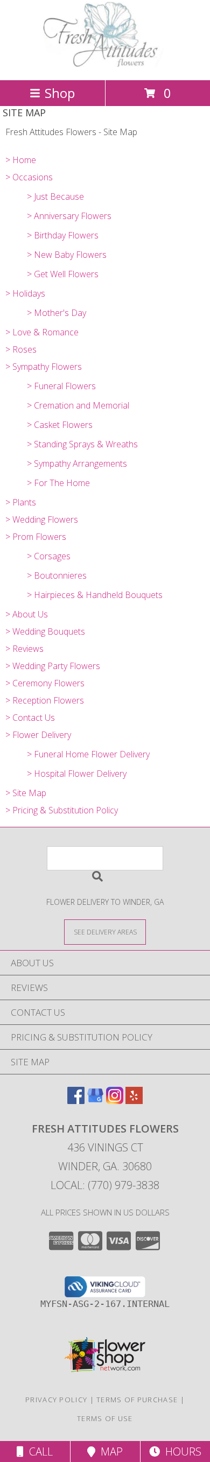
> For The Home (58, 483)
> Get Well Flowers (63, 274)
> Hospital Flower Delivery (77, 773)
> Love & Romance (42, 332)
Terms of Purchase (137, 1399)
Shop (60, 93)
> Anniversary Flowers (69, 216)
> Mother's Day (56, 313)
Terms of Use (105, 1418)
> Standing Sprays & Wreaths (82, 444)
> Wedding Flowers (41, 519)
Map (109, 1451)
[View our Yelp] (134, 1100)
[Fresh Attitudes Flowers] (105, 64)
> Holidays (25, 293)
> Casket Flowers (60, 425)
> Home (20, 160)
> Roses (21, 349)
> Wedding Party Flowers (52, 666)
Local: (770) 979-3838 (105, 1185)
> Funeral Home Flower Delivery (88, 754)
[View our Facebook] (76, 1100)
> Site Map (25, 793)
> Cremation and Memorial (78, 405)
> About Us (26, 614)
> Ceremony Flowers (45, 683)
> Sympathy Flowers (43, 366)
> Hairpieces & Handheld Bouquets (95, 595)
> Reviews (24, 649)
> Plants (20, 502)
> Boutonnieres (57, 575)
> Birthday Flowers (63, 235)
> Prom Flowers (35, 537)
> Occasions (29, 177)
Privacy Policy (56, 1399)
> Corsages (49, 556)
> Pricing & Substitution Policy (61, 810)
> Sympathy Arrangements (77, 463)
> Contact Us (30, 717)
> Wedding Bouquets (45, 631)
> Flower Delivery (38, 735)
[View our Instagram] (114, 1100)
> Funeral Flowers (61, 386)
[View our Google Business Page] (95, 1100)
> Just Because (55, 196)
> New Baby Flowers (67, 255)
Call (38, 1451)
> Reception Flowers (44, 700)
